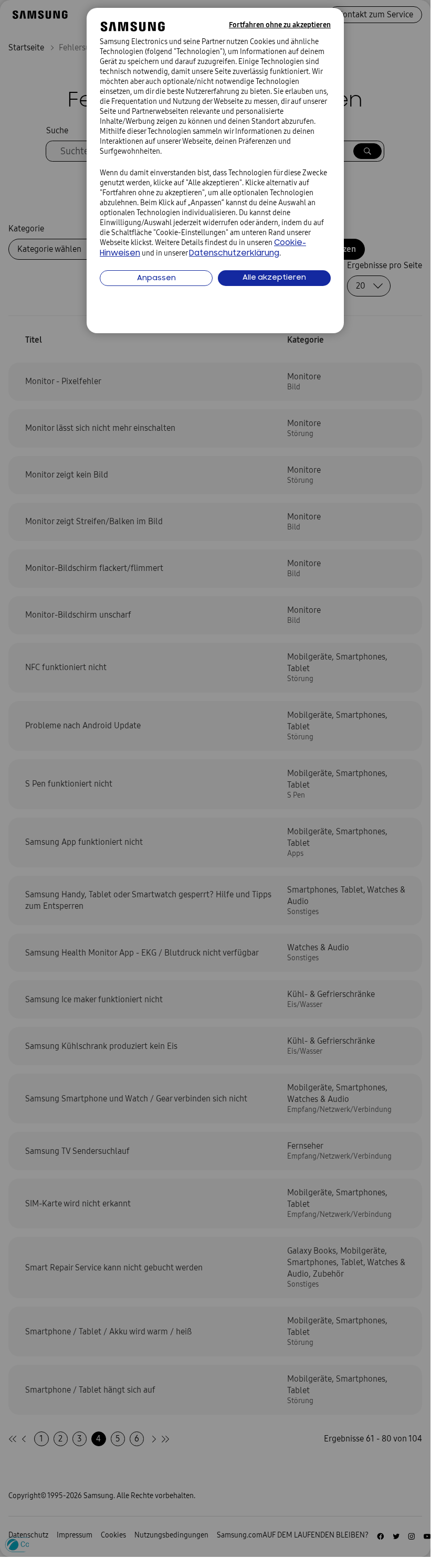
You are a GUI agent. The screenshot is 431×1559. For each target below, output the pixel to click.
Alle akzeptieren (274, 278)
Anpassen (156, 278)
